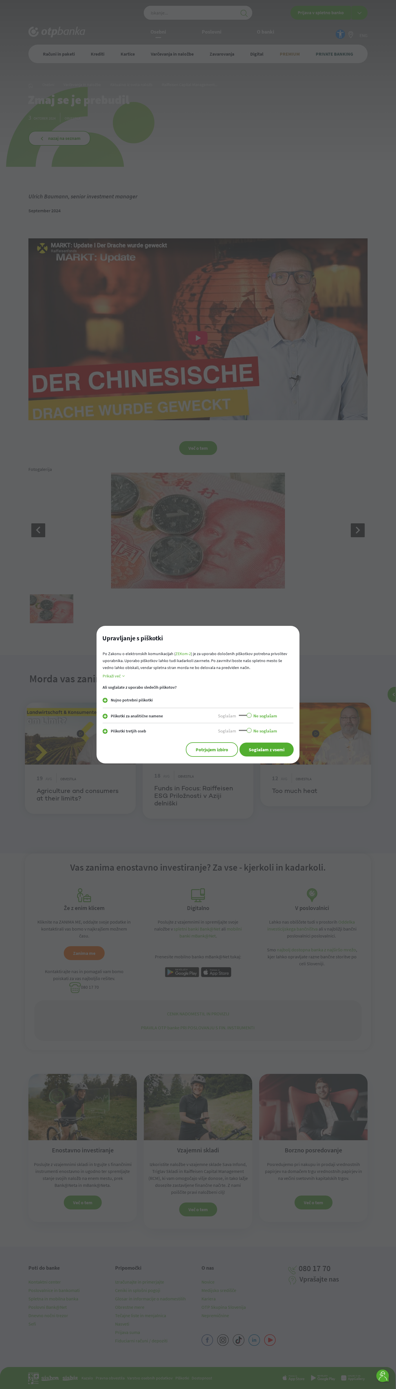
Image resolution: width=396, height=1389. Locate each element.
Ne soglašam (265, 716)
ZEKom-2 (183, 653)
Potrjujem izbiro (212, 749)
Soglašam (227, 716)
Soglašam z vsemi (266, 749)
